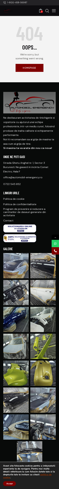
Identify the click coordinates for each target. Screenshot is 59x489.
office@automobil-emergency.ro (22, 177)
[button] (54, 11)
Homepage (29, 67)
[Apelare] (55, 251)
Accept (9, 483)
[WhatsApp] (55, 243)
